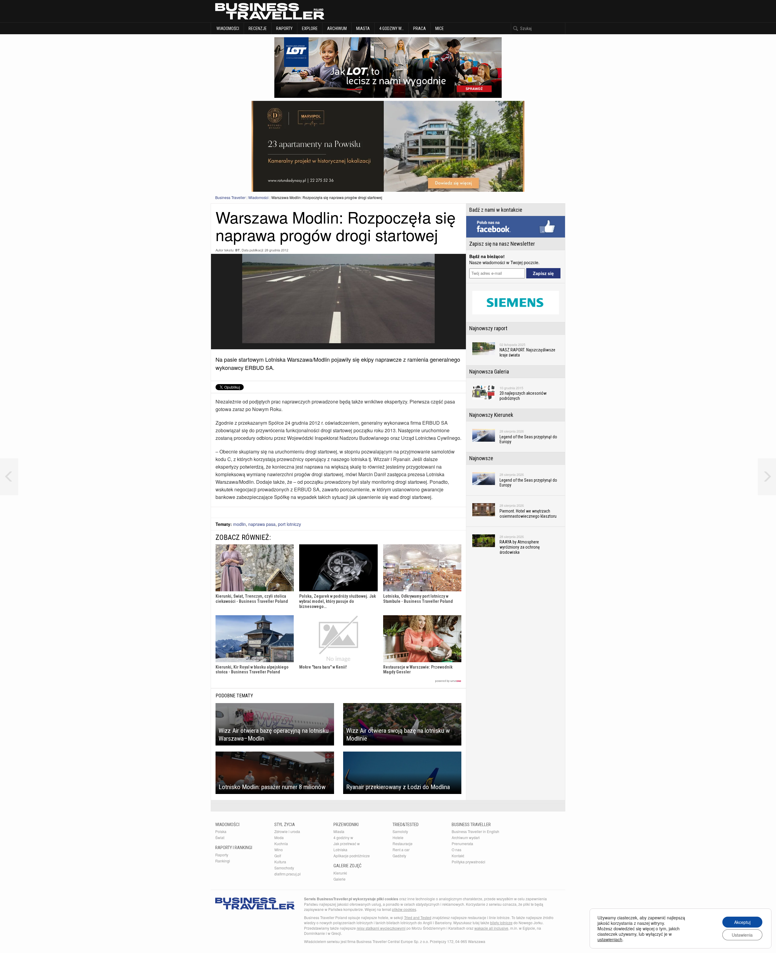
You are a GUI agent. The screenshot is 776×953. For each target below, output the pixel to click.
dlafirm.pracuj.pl (287, 873)
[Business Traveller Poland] (269, 11)
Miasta (363, 28)
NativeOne (338, 681)
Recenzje (258, 28)
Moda (279, 837)
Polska (220, 831)
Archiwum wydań (466, 837)
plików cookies (404, 909)
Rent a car (401, 849)
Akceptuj (742, 922)
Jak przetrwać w (346, 843)
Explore (310, 28)
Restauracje (403, 843)
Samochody (284, 867)
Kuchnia (281, 843)
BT (237, 250)
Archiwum (337, 28)
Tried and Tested (417, 917)
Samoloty (400, 831)
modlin (239, 524)
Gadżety (399, 855)
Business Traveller (230, 197)
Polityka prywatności (468, 861)
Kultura (280, 861)
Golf (277, 855)
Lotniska (340, 849)
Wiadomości (227, 28)
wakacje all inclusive (491, 928)
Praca (419, 28)
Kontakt (458, 855)
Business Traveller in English (475, 831)
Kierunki (340, 872)
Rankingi (222, 860)
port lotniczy (289, 524)
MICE (439, 28)
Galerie (339, 879)
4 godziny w (343, 837)
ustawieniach (609, 939)
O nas (456, 849)
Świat (219, 837)
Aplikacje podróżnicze (351, 855)
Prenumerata (462, 843)
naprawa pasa (262, 524)
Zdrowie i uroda (287, 831)
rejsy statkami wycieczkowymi (381, 928)
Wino (278, 849)
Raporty (284, 28)
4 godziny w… (391, 28)
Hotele (398, 837)
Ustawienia (742, 935)
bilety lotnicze (501, 922)
